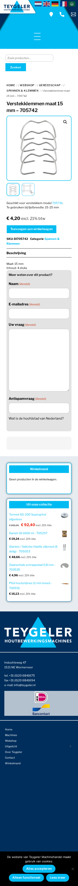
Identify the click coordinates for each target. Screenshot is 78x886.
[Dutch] (39, 3)
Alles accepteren (39, 868)
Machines (11, 735)
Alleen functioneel (26, 877)
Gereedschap (49, 85)
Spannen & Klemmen (22, 90)
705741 (57, 203)
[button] (65, 122)
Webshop (27, 85)
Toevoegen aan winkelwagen (31, 229)
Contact (10, 757)
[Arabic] (72, 3)
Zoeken (15, 67)
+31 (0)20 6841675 (22, 675)
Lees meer (58, 877)
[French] (64, 3)
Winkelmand (13, 763)
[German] (56, 3)
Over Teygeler (13, 752)
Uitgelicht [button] (11, 746)
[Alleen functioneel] (72, 869)
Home (10, 85)
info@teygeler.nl (25, 685)
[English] (47, 3)
